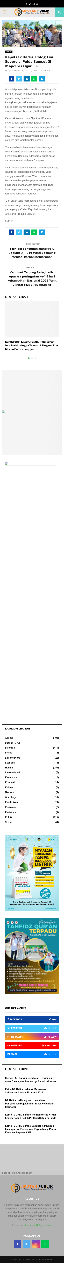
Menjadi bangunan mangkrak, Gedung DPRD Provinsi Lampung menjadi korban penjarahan (32, 253)
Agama (9, 737)
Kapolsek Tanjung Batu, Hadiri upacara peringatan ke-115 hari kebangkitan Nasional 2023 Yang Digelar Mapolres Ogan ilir (32, 278)
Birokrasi (10, 747)
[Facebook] (17, 1244)
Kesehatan (11, 777)
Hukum (9, 52)
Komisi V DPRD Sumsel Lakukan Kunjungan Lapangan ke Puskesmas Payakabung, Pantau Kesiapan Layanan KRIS (31, 1129)
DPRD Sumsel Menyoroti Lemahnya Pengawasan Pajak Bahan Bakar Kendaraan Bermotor (29, 1103)
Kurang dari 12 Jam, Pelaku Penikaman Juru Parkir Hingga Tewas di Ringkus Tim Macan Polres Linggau (31, 345)
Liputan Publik (14, 70)
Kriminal (10, 782)
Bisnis (8, 752)
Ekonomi (10, 762)
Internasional (12, 772)
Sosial (8, 822)
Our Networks (15, 1008)
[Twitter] (26, 1244)
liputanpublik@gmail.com (38, 1225)
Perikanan (10, 807)
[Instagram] (36, 1244)
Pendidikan (11, 802)
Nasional (10, 792)
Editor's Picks (12, 757)
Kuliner (9, 787)
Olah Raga (11, 797)
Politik (8, 817)
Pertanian (10, 812)
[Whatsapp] (45, 1244)
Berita (8, 742)
